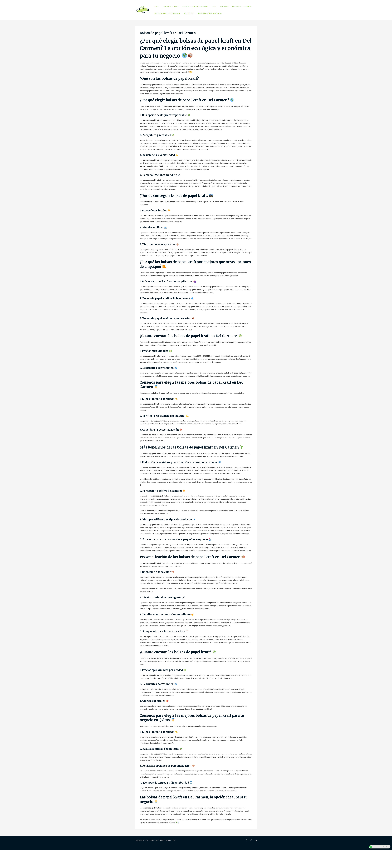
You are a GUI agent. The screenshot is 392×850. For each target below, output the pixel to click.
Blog (214, 6)
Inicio (157, 6)
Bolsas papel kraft (170, 6)
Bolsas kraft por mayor (242, 6)
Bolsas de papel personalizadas (195, 6)
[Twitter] (256, 840)
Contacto (224, 6)
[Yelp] (246, 840)
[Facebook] (251, 840)
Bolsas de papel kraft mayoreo (167, 13)
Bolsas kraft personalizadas (210, 13)
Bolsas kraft (189, 13)
